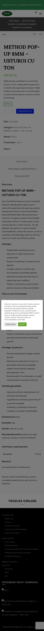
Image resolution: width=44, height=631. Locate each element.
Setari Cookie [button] (10, 324)
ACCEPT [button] (22, 324)
